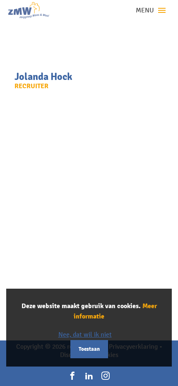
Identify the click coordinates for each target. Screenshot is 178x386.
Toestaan (89, 349)
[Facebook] (72, 375)
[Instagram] (105, 375)
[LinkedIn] (89, 375)
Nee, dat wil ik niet (85, 335)
